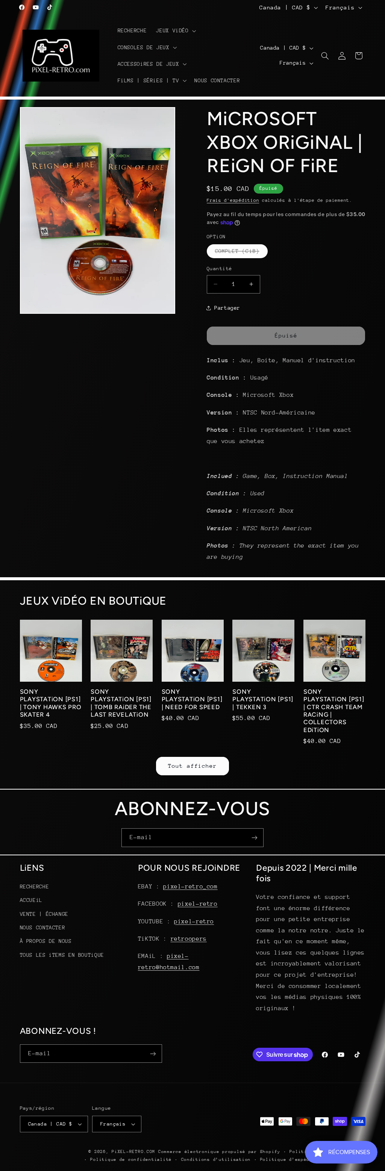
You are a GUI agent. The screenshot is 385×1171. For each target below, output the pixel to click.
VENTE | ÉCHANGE (44, 914)
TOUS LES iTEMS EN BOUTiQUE (62, 955)
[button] (175, 31)
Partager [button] (227, 308)
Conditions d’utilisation (216, 1159)
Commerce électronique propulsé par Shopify (219, 1151)
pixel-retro (198, 903)
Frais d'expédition (233, 200)
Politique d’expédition (292, 1159)
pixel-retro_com (190, 886)
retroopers (189, 938)
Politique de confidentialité (131, 1159)
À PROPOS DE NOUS (46, 941)
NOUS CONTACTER (42, 927)
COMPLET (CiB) (241, 253)
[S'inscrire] (254, 837)
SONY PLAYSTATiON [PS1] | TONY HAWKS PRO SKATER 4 (51, 703)
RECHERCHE (34, 887)
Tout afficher (192, 766)
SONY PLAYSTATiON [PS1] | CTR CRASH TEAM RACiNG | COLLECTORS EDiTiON (333, 711)
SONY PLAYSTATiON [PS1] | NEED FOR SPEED (192, 699)
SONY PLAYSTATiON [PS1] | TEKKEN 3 (262, 699)
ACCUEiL (31, 900)
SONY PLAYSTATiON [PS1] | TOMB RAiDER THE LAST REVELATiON (121, 703)
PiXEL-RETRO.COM (133, 1151)
